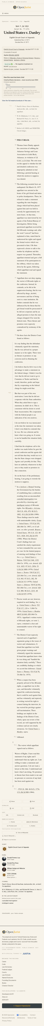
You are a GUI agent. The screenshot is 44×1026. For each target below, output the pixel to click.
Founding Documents (9, 980)
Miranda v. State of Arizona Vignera (21, 58)
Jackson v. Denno (19, 60)
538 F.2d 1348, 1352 (31, 560)
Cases (4, 961)
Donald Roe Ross (12, 863)
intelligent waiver (23, 505)
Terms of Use (31, 1018)
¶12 (15, 679)
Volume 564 (14, 21)
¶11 (15, 634)
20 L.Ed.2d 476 (32, 535)
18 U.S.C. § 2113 (14, 55)
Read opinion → (12, 877)
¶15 (15, 789)
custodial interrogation (25, 499)
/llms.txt (5, 997)
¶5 (15, 145)
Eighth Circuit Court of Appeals (22, 38)
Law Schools (6, 975)
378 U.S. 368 (23, 789)
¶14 (15, 745)
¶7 (15, 278)
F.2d (21, 21)
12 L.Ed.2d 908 (23, 792)
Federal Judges (7, 969)
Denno (26, 486)
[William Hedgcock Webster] (4, 869)
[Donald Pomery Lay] (4, 859)
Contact (33, 1015)
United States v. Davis (27, 605)
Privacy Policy (6, 1021)
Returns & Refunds (8, 1018)
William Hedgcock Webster (16, 868)
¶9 (15, 486)
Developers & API (8, 994)
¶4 (15, 139)
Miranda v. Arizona (32, 508)
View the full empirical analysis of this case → (17, 100)
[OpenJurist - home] (22, 7)
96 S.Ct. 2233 (30, 590)
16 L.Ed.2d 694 (27, 514)
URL (7, 815)
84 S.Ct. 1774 (34, 789)
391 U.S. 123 (33, 532)
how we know (13, 66)
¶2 (15, 115)
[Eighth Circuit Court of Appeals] (4, 875)
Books (4, 983)
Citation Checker (7, 986)
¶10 (15, 599)
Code (4, 964)
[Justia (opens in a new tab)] (27, 953)
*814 (10, 105)
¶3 (15, 128)
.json (12, 913)
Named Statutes (7, 977)
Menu (7, 13)
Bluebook (35, 815)
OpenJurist (5, 21)
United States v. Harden (31, 611)
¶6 (15, 184)
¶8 (15, 335)
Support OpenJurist (22, 1006)
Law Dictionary (7, 967)
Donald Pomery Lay (13, 858)
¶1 (15, 106)
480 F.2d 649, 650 (24, 614)
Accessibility (22, 1015)
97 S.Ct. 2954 (30, 566)
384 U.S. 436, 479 (24, 511)
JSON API (5, 1000)
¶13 (15, 736)
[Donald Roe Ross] (4, 864)
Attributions (21, 1018)
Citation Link (20, 815)
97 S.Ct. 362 (29, 578)
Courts (4, 972)
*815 (9, 392)
